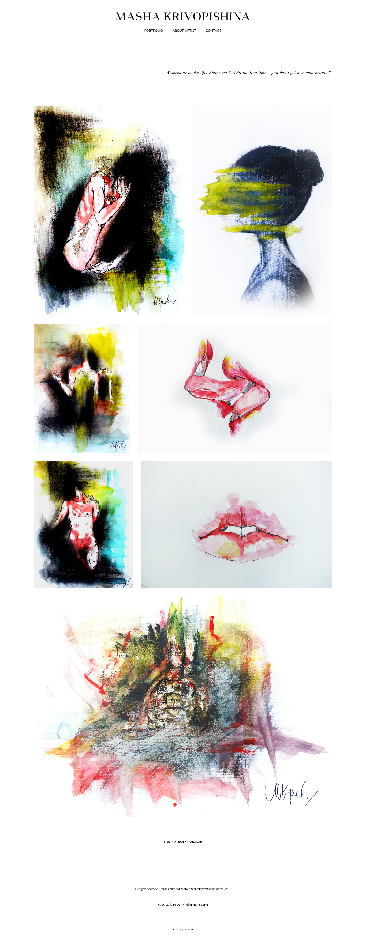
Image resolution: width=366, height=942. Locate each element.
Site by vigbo (183, 929)
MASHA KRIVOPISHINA (183, 16)
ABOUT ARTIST (184, 30)
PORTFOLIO (153, 30)
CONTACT (214, 30)
